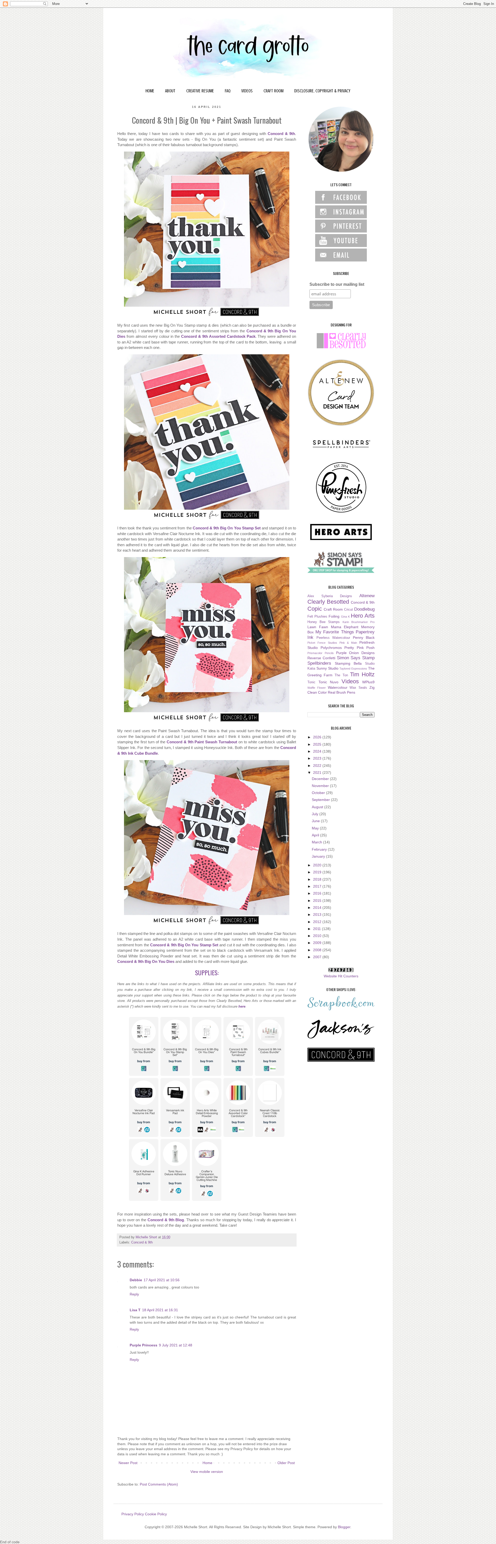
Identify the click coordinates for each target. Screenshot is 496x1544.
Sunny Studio (327, 668)
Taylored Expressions (353, 668)
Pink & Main (348, 642)
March (317, 842)
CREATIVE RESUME (200, 90)
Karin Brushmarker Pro (359, 622)
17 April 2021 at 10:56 (162, 1280)
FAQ (227, 90)
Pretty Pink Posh (359, 648)
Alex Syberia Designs (329, 596)
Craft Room (333, 609)
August (318, 807)
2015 (317, 900)
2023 (317, 758)
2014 (317, 907)
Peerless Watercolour (333, 638)
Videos (350, 681)
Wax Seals (358, 687)
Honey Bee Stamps (323, 622)
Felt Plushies (317, 616)
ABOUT (170, 90)
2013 (317, 914)
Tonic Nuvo (329, 682)
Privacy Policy (132, 1514)
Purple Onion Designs (355, 653)
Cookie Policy (156, 1514)
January (319, 856)
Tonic (311, 682)
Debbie (136, 1280)
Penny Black (364, 637)
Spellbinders (319, 663)
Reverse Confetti (321, 658)
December (321, 779)
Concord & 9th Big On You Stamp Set (227, 528)
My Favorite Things (334, 631)
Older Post (286, 1463)
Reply (134, 1294)
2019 (317, 872)
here (241, 1006)
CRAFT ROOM (273, 90)
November (321, 786)
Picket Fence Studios (322, 642)
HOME (149, 90)
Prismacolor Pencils (320, 653)
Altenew (367, 595)
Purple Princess (143, 1345)
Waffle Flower (316, 687)
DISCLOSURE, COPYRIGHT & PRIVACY (322, 90)
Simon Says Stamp (356, 657)
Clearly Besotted (328, 601)
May (316, 828)
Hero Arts (363, 615)
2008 (317, 950)
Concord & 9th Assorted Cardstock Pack (218, 336)
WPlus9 (368, 682)
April (316, 835)
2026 (317, 737)
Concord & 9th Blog (166, 1220)
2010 (317, 936)
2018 (317, 879)
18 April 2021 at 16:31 (160, 1310)
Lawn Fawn (317, 627)
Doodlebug (364, 609)
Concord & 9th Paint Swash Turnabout (202, 742)
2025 (317, 744)
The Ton (341, 675)
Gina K (345, 616)
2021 (317, 772)
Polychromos (331, 648)
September (321, 800)
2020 (317, 865)
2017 (317, 886)
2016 (317, 893)
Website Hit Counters (341, 976)
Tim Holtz (362, 674)
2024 (317, 751)
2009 (317, 943)
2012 (317, 922)
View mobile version (206, 1472)
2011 (317, 929)
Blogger (344, 1527)
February (320, 849)
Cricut (348, 609)
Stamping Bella (348, 663)
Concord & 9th (281, 133)
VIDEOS (247, 90)
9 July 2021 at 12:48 (175, 1345)
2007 (317, 957)
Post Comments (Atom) (159, 1484)
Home (207, 1463)
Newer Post (128, 1463)
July (315, 814)
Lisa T (135, 1310)
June (316, 821)
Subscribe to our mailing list (336, 284)
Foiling (334, 616)
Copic (314, 608)
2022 (317, 765)
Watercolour (337, 687)
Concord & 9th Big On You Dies (145, 961)
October (319, 793)
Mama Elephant (345, 627)
